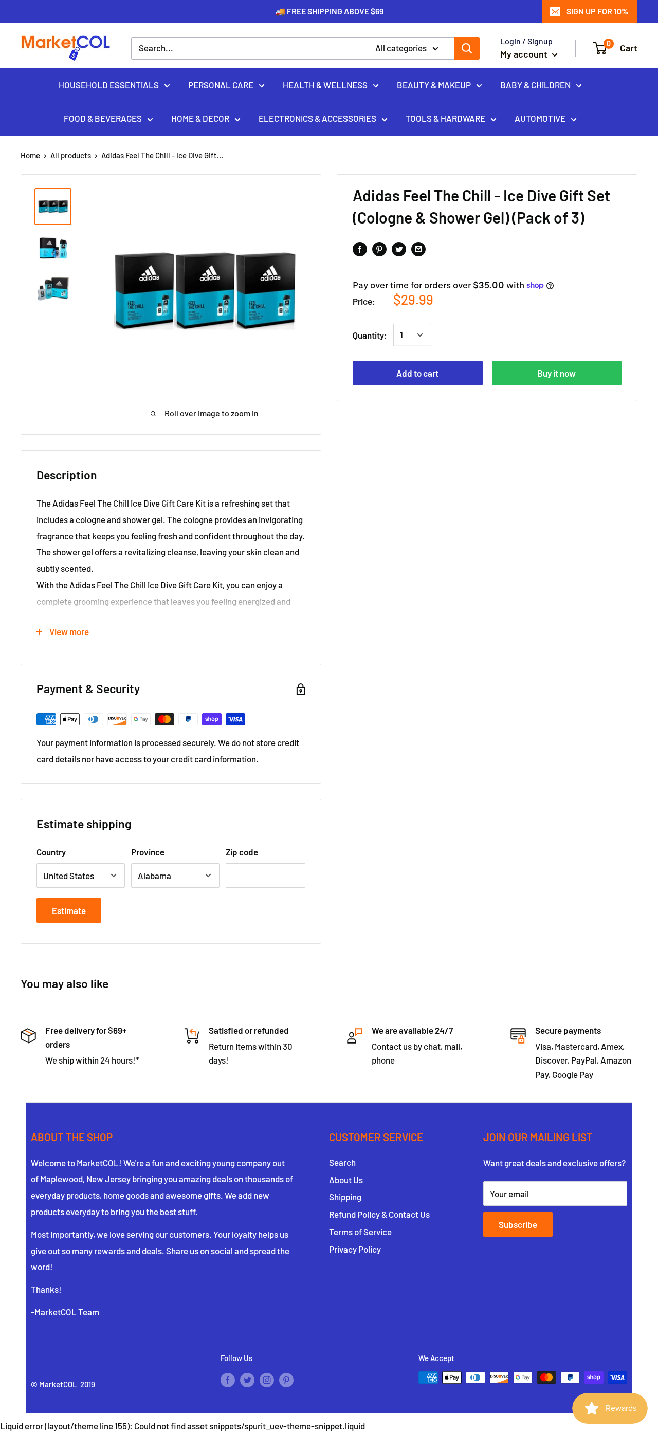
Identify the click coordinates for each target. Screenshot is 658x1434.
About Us (346, 1180)
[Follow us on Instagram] (267, 1379)
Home (30, 155)
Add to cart (417, 373)
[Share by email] (418, 248)
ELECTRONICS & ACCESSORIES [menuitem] (317, 118)
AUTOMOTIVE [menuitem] (540, 118)
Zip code (242, 852)
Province (147, 852)
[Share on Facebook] (360, 248)
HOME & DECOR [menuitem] (200, 118)
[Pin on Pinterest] (379, 248)
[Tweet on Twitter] (399, 248)
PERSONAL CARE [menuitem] (220, 84)
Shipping (345, 1196)
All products (70, 155)
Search (342, 1162)
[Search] (467, 48)
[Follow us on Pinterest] (286, 1379)
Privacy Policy (355, 1249)
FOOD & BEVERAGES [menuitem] (103, 118)
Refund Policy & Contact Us (379, 1214)
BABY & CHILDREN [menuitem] (535, 84)
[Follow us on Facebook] (228, 1379)
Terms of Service (360, 1231)
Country (51, 852)
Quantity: (370, 334)
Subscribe (518, 1224)
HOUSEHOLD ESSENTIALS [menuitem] (109, 84)
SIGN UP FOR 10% (597, 11)
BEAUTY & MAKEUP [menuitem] (434, 84)
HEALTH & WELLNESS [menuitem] (325, 84)
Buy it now (556, 373)
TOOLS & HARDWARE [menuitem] (445, 118)
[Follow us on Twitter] (247, 1379)
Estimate (69, 910)
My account (525, 54)
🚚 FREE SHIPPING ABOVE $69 (329, 11)
